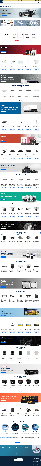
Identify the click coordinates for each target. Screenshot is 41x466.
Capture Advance (6, 437)
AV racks (10, 438)
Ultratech (9, 437)
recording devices (23, 438)
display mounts (5, 438)
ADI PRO (1, 437)
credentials (13, 438)
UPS (16, 438)
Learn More (4, 15)
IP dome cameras (18, 438)
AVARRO (3, 437)
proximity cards (1, 438)
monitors (15, 438)
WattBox (12, 437)
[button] (40, 233)
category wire (8, 438)
